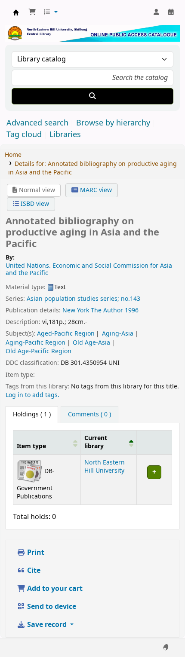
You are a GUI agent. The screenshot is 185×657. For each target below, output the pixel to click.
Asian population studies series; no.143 (83, 298)
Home (13, 154)
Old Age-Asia (91, 342)
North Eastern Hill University (104, 466)
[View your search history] (170, 12)
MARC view (95, 190)
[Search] (92, 96)
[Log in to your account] (156, 12)
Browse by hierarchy (113, 122)
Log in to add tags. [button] (32, 395)
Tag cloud (24, 134)
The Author (107, 310)
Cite (32, 570)
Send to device (50, 607)
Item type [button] (31, 446)
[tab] (89, 414)
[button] (32, 12)
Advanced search (37, 122)
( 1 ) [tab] (32, 414)
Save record (46, 625)
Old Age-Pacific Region (38, 351)
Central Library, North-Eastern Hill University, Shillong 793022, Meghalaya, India (16, 12)
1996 (132, 310)
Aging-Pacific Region (35, 342)
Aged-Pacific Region (66, 333)
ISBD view (34, 203)
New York (75, 310)
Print (34, 552)
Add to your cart (54, 589)
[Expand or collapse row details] (154, 479)
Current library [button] (95, 442)
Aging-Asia (117, 333)
